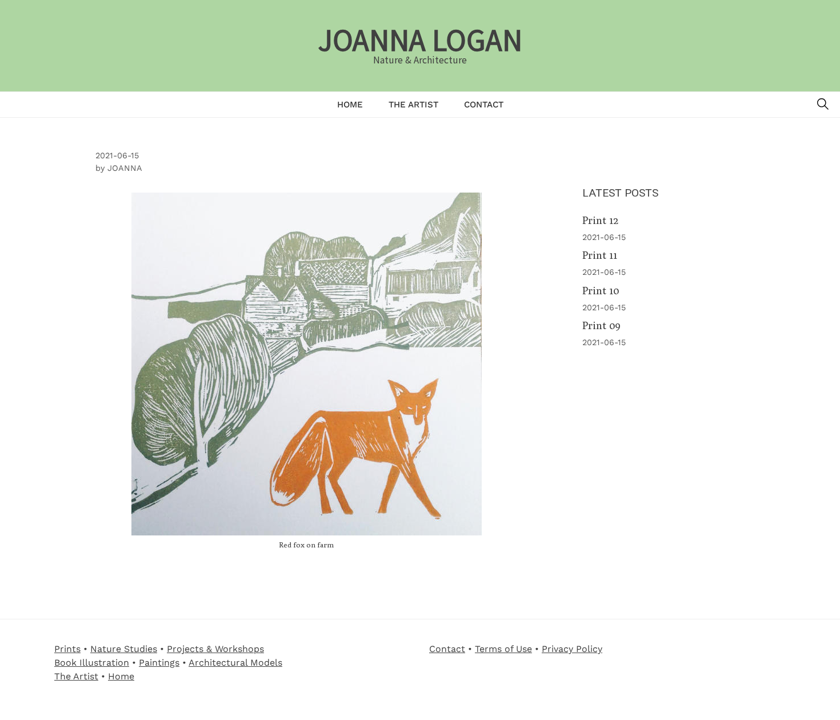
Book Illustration (91, 662)
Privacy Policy (572, 648)
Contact (483, 104)
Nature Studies (123, 648)
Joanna (124, 168)
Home (350, 104)
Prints (67, 648)
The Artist (413, 104)
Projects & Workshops (215, 648)
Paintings (159, 662)
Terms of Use (503, 648)
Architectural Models (235, 662)
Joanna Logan (420, 39)
